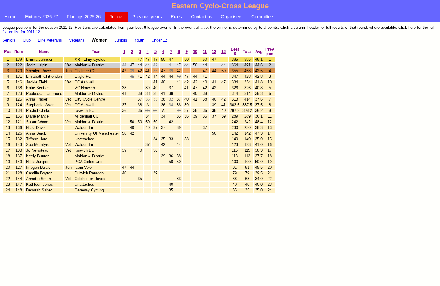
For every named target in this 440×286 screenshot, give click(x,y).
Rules (176, 16)
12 (214, 51)
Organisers (232, 16)
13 (223, 51)
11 (205, 51)
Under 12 (159, 40)
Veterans (76, 40)
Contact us (201, 16)
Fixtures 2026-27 (41, 16)
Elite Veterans (50, 40)
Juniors (121, 40)
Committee (262, 16)
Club (27, 40)
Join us (117, 16)
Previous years (147, 16)
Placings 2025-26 (84, 16)
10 (195, 51)
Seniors (9, 40)
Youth (139, 40)
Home (10, 16)
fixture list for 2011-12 (21, 32)
